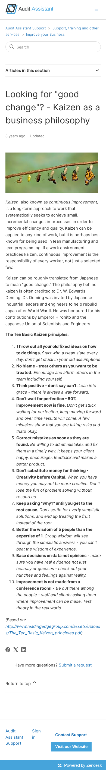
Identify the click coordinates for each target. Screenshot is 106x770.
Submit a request (75, 665)
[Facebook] (7, 649)
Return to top (18, 683)
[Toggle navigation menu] (96, 9)
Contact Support (71, 734)
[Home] (29, 12)
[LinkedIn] (23, 649)
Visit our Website (71, 746)
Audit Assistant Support (25, 28)
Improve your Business (45, 34)
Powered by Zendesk (83, 765)
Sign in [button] (36, 734)
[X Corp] (15, 649)
